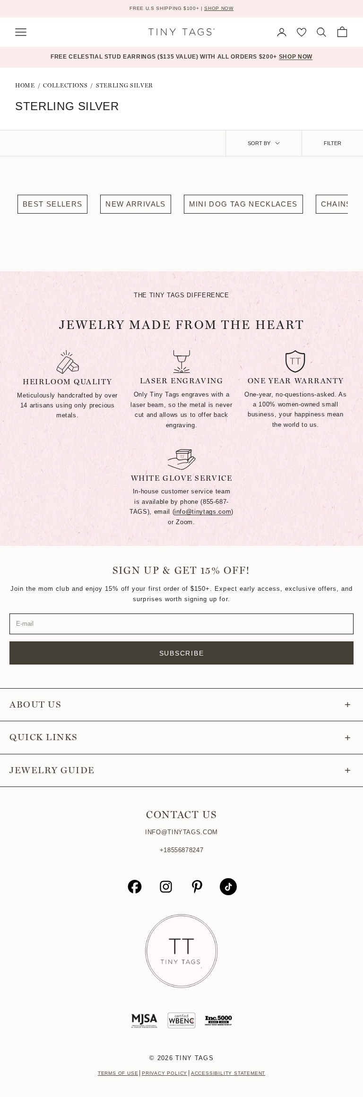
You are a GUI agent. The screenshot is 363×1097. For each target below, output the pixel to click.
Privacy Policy (164, 1073)
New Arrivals (135, 204)
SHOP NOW (218, 8)
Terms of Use (118, 1073)
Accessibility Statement (228, 1073)
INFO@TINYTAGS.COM (181, 832)
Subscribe (181, 653)
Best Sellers (52, 204)
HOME (25, 85)
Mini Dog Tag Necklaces (243, 204)
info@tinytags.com (202, 511)
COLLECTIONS (65, 85)
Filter (332, 143)
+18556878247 (182, 850)
